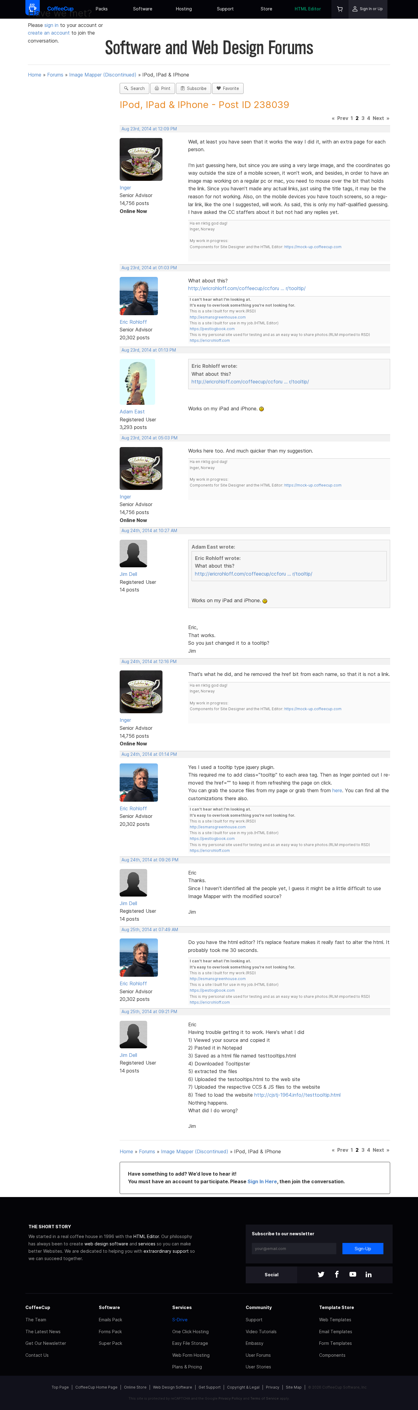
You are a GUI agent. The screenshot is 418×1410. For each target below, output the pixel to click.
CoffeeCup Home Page (96, 1387)
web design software (106, 1243)
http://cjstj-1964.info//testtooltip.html (297, 1095)
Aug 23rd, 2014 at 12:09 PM (149, 128)
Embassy (254, 1343)
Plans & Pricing (187, 1366)
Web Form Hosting (191, 1355)
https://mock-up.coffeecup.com (312, 246)
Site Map (294, 1387)
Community (259, 1307)
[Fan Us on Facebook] (337, 1275)
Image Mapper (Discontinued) (102, 75)
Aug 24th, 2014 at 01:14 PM (149, 754)
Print (164, 88)
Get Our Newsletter (45, 1343)
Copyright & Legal (243, 1387)
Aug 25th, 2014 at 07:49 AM (149, 929)
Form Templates (335, 1343)
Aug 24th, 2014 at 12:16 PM (149, 661)
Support (225, 8)
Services (182, 1307)
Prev (342, 118)
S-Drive (180, 1319)
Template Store (336, 1307)
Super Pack (110, 1343)
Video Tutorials (261, 1331)
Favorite (230, 88)
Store (266, 8)
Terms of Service (264, 1398)
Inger (125, 188)
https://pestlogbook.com (212, 328)
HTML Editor (308, 8)
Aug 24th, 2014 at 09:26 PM (149, 859)
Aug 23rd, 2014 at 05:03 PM (149, 437)
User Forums (258, 1355)
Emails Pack (110, 1319)
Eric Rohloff (133, 322)
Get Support (210, 1387)
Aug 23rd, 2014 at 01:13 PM (148, 350)
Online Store (135, 1387)
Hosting (184, 8)
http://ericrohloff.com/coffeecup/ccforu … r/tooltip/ (247, 288)
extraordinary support (166, 1251)
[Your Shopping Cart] (340, 9)
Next (378, 118)
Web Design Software (172, 1387)
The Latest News (43, 1331)
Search (136, 88)
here (337, 790)
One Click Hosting (190, 1331)
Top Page (60, 1387)
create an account (49, 33)
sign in (52, 25)
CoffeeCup (37, 1307)
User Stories (258, 1366)
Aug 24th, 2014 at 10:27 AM (149, 530)
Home (34, 75)
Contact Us (37, 1355)
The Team (35, 1319)
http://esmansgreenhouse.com (218, 317)
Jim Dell (128, 574)
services (146, 1243)
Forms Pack (110, 1331)
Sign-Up (363, 1248)
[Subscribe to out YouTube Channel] (353, 1275)
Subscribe (196, 88)
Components (332, 1355)
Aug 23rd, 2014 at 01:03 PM (149, 267)
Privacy (272, 1387)
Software (142, 8)
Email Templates (335, 1331)
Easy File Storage (190, 1343)
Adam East (132, 411)
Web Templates (335, 1319)
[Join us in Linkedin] (369, 1275)
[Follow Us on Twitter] (321, 1275)
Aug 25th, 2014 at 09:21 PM (149, 1011)
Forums (55, 75)
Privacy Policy (230, 1398)
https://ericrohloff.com (210, 340)
